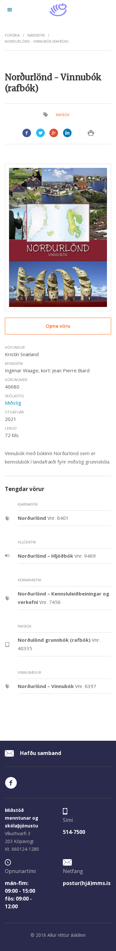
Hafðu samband (40, 753)
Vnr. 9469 (57, 555)
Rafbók (63, 114)
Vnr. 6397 (57, 686)
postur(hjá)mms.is (87, 883)
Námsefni (36, 35)
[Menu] (9, 9)
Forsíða (12, 35)
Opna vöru (58, 325)
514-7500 (74, 832)
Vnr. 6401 (43, 518)
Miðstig (13, 402)
